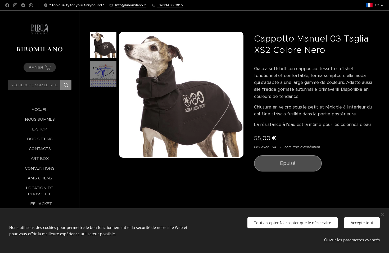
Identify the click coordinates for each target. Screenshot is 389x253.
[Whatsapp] (31, 5)
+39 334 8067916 (170, 5)
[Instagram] (15, 5)
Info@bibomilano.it (130, 5)
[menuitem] (40, 109)
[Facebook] (7, 5)
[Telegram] (23, 5)
